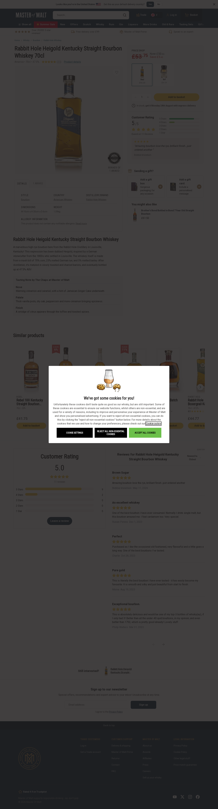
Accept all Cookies (145, 432)
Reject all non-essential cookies (110, 433)
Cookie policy (153, 423)
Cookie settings (74, 432)
